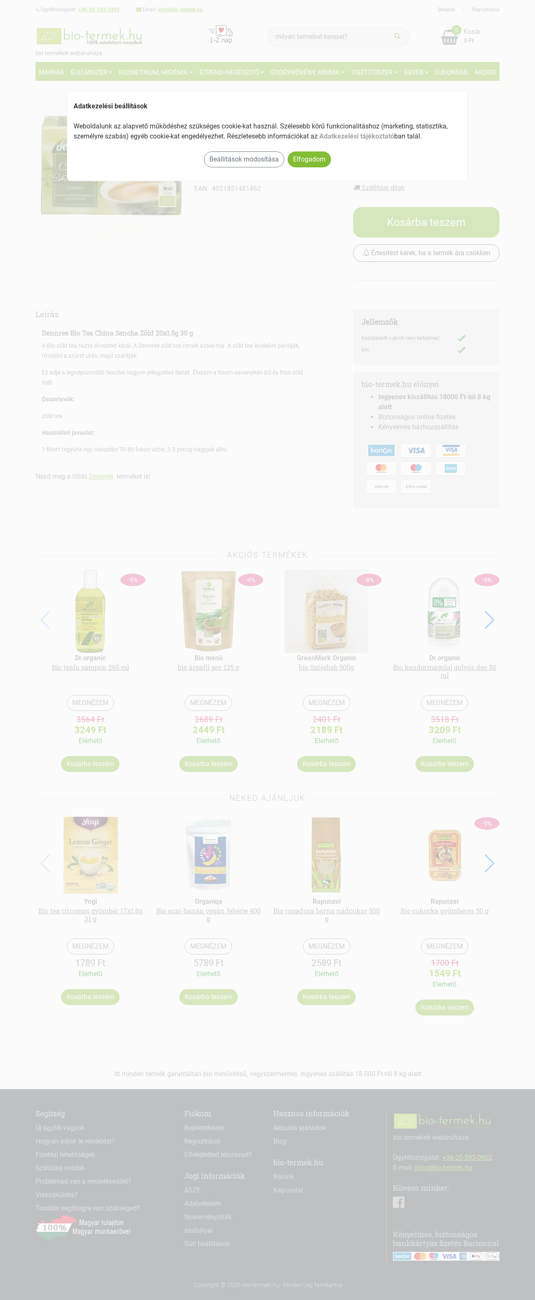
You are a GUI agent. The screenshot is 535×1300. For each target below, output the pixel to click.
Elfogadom (309, 159)
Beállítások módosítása (244, 159)
